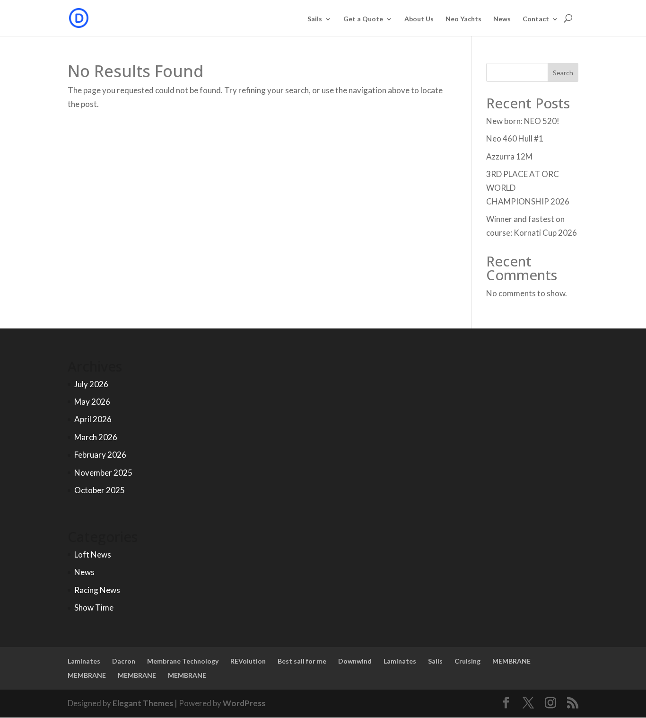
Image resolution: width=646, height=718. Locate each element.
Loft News (92, 554)
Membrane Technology (182, 661)
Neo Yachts (463, 19)
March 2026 (95, 437)
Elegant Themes (143, 703)
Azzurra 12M (509, 156)
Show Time (93, 607)
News (502, 19)
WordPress (244, 703)
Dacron (123, 661)
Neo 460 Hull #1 (514, 138)
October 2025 (99, 490)
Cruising (467, 661)
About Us (419, 19)
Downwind (355, 661)
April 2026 (93, 419)
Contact (536, 19)
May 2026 (92, 402)
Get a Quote (363, 19)
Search (563, 73)
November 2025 (103, 473)
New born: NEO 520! (522, 121)
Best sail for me (302, 661)
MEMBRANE (511, 661)
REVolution (248, 661)
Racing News (97, 590)
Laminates (84, 661)
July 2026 (91, 384)
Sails (314, 19)
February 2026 (100, 455)
